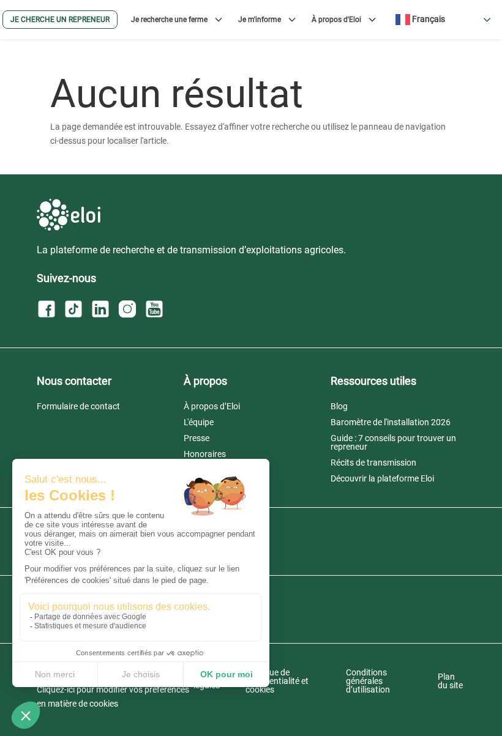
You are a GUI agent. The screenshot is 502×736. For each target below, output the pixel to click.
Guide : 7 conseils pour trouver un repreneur (393, 442)
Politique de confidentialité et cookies (277, 680)
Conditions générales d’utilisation (368, 680)
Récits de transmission (373, 462)
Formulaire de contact (78, 406)
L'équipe (199, 422)
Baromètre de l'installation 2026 (391, 422)
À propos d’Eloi (212, 406)
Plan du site (450, 681)
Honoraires (205, 454)
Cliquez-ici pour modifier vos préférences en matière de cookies (113, 697)
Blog (339, 406)
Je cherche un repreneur (60, 19)
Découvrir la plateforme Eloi (382, 478)
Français (427, 19)
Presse (196, 438)
